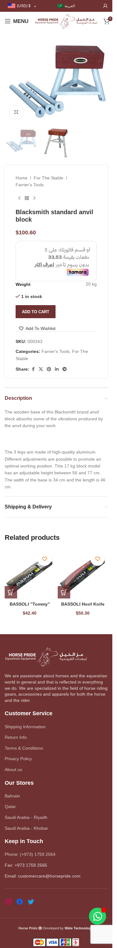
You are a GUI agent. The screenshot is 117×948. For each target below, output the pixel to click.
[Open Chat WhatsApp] (97, 916)
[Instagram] (8, 901)
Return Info (16, 737)
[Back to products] (27, 198)
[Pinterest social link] (49, 369)
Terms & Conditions (24, 748)
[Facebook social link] (33, 369)
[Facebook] (19, 901)
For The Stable (48, 177)
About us (13, 769)
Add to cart (35, 311)
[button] (11, 592)
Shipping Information (25, 726)
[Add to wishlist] (44, 559)
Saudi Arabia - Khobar (26, 828)
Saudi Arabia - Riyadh (26, 817)
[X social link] (41, 369)
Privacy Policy (18, 758)
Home (21, 177)
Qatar (10, 806)
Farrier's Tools (30, 184)
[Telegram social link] (65, 369)
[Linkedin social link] (57, 369)
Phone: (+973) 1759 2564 (30, 854)
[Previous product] (19, 198)
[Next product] (34, 198)
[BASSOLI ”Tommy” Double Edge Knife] (30, 573)
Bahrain (12, 795)
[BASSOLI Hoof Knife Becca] (83, 573)
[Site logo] (66, 20)
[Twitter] (31, 901)
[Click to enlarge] (16, 112)
